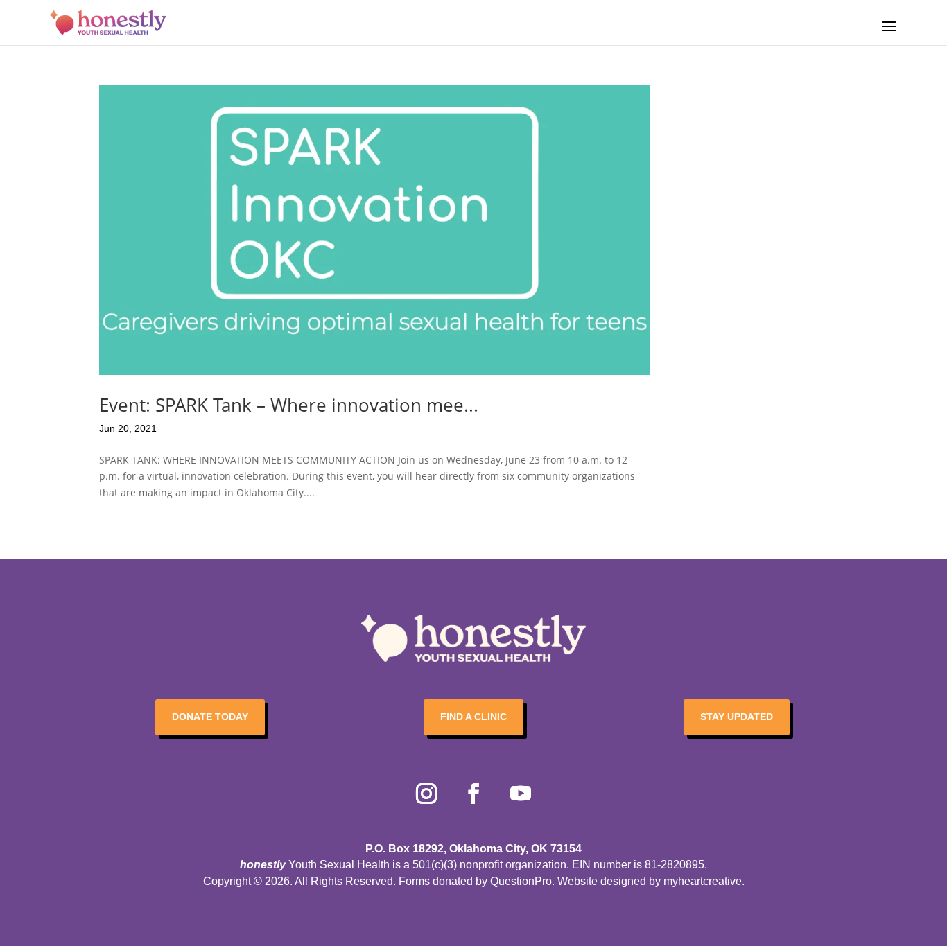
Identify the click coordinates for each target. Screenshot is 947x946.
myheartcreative (702, 881)
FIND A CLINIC (473, 716)
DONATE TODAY (210, 716)
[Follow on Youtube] (520, 793)
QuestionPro (521, 881)
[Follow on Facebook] (473, 793)
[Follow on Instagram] (426, 793)
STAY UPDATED (736, 716)
